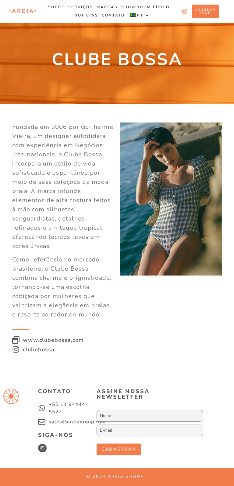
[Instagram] (42, 448)
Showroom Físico (145, 7)
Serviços (80, 7)
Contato (113, 15)
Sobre (56, 7)
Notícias (86, 15)
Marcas (107, 7)
